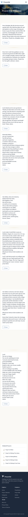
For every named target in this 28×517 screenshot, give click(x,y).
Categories (4, 495)
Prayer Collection (6, 492)
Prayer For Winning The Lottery (12, 453)
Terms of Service (6, 507)
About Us (4, 502)
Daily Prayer (4, 497)
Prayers (7, 7)
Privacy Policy (5, 504)
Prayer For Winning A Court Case (13, 463)
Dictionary (17, 497)
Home (3, 7)
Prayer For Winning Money (11, 456)
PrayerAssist (18, 490)
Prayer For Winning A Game (12, 460)
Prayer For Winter (9, 449)
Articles (16, 495)
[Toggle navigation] (26, 2)
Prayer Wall (17, 492)
